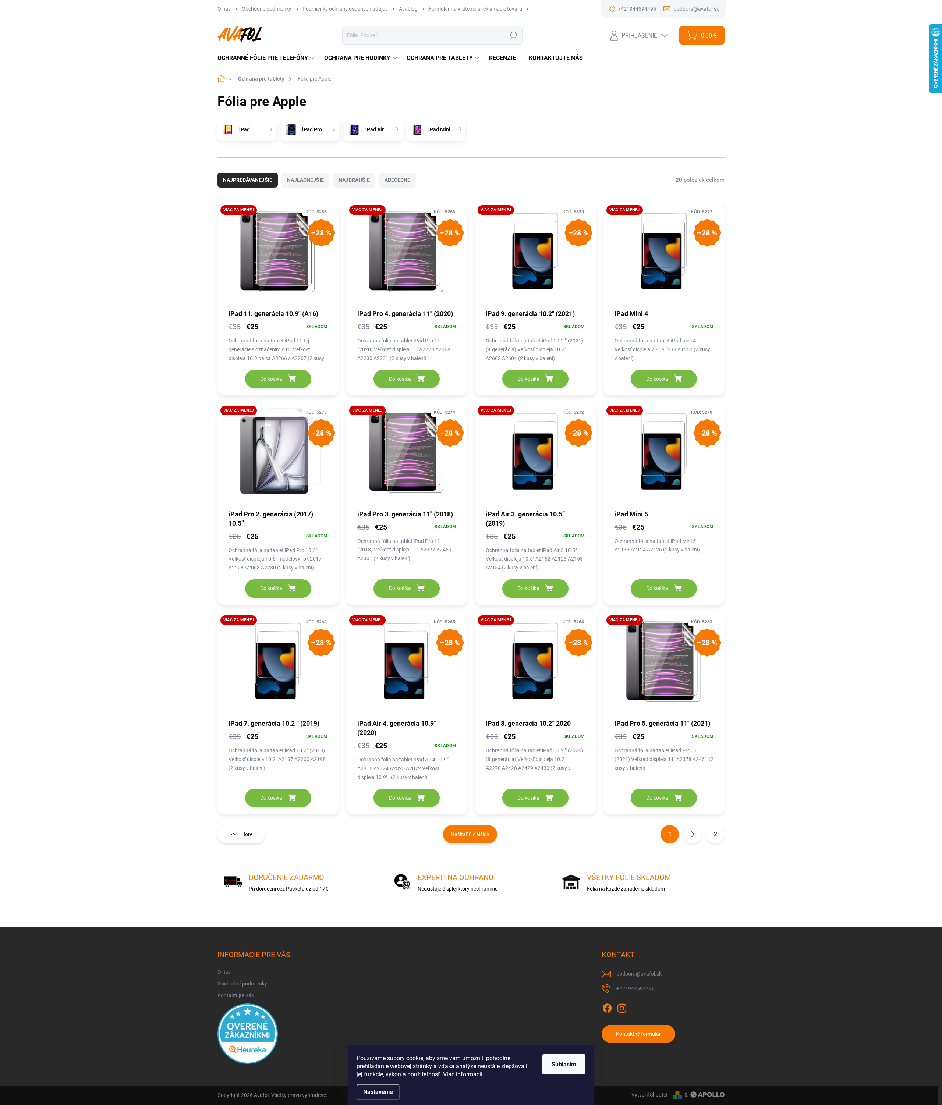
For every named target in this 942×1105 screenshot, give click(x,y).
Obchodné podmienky (266, 9)
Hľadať (513, 35)
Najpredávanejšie (247, 180)
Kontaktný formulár (638, 1034)
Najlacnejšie (305, 180)
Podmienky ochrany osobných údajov (345, 9)
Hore (246, 834)
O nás (224, 9)
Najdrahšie (354, 180)
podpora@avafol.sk (639, 974)
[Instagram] (621, 1007)
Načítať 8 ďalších (470, 834)
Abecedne (397, 180)
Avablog (408, 9)
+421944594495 (635, 988)
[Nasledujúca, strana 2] (692, 834)
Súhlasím (564, 1064)
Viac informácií (462, 1074)
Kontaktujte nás (235, 995)
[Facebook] (607, 1007)
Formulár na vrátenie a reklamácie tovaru (475, 9)
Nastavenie (378, 1091)
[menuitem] (267, 58)
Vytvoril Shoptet (649, 1095)
